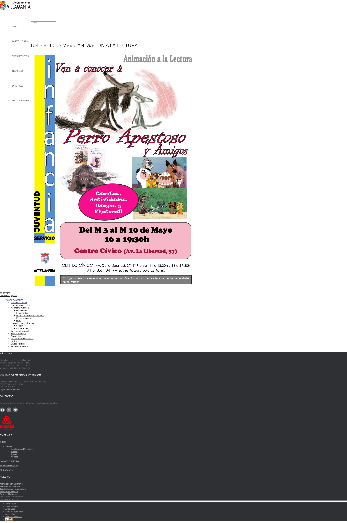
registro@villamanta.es (10, 389)
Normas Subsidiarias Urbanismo (30, 315)
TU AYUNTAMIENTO (20, 56)
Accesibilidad (11, 514)
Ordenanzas (21, 310)
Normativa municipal (20, 307)
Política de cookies (13, 516)
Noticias (14, 341)
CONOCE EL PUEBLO (20, 41)
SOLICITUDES (17, 86)
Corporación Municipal (20, 305)
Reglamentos (22, 313)
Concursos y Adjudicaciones (23, 323)
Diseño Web (10, 503)
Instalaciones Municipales (22, 338)
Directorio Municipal (20, 331)
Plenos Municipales (24, 318)
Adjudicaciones (22, 328)
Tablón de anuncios (19, 346)
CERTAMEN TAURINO (21, 101)
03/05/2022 (5, 295)
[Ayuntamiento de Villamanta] (15, 9)
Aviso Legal (10, 509)
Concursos (21, 325)
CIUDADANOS (17, 71)
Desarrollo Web (12, 506)
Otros (18, 320)
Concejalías (16, 336)
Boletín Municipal (18, 333)
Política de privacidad (14, 511)
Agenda (14, 295)
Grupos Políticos (18, 343)
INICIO (14, 26)
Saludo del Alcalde (19, 302)
